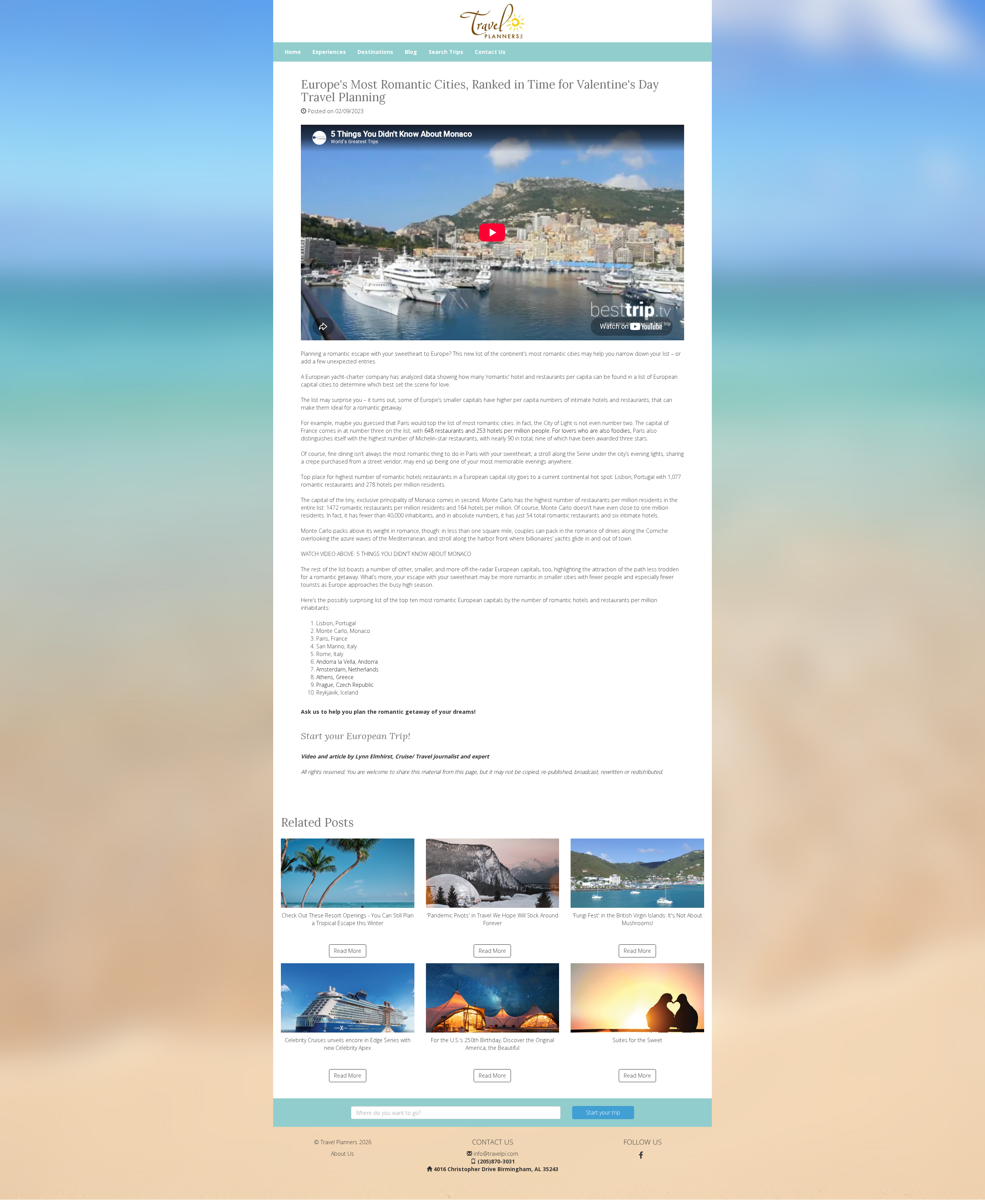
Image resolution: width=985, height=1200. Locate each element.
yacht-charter (347, 376)
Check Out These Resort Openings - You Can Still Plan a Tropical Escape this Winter (348, 919)
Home (293, 51)
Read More (347, 950)
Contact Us (490, 51)
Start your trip (603, 1112)
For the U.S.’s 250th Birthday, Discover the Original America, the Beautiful (492, 1043)
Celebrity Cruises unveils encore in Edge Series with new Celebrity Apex (348, 1043)
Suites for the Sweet (637, 1040)
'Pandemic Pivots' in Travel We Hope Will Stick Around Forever (492, 919)
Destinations (375, 51)
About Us (342, 1153)
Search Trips (446, 51)
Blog (411, 51)
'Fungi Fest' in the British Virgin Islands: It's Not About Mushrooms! (637, 919)
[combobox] (456, 1112)
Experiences (329, 51)
